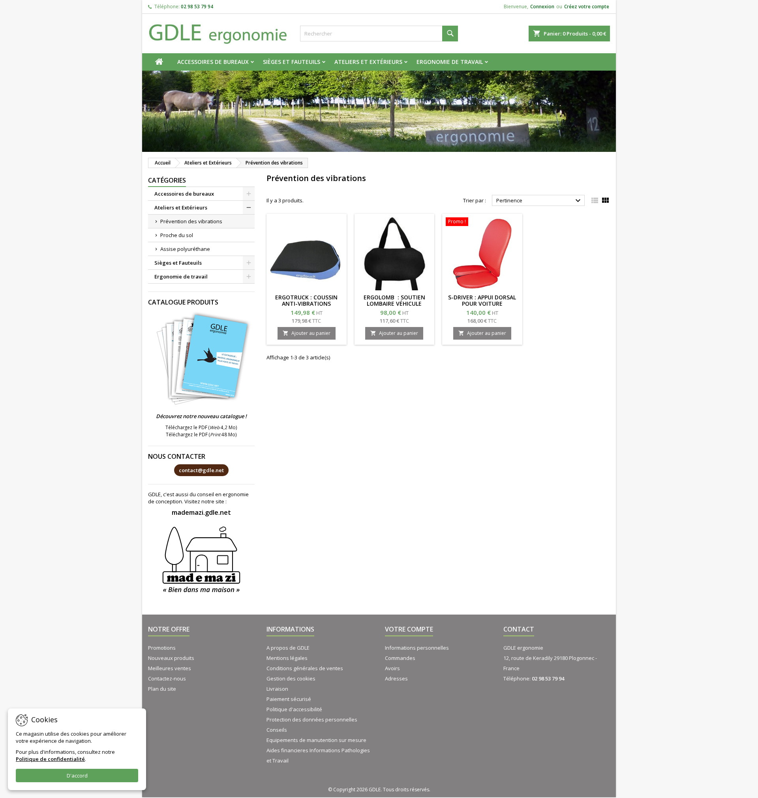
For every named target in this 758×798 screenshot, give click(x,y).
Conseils (276, 729)
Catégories (167, 180)
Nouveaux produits (171, 658)
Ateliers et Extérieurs (368, 61)
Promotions (162, 647)
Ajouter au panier (306, 333)
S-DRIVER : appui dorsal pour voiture (482, 300)
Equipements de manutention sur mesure (316, 740)
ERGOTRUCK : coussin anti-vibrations (306, 300)
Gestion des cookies (290, 678)
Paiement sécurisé (288, 699)
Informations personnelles (417, 647)
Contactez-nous (167, 678)
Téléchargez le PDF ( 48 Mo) (201, 434)
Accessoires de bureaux (213, 61)
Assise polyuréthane (185, 248)
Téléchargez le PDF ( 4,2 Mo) (201, 427)
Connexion (542, 6)
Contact (518, 629)
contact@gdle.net (201, 470)
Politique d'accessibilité (294, 709)
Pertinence (539, 201)
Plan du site (162, 688)
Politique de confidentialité (50, 758)
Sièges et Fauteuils (291, 61)
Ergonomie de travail (450, 61)
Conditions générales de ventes (304, 668)
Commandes (400, 658)
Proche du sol (176, 235)
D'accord (77, 775)
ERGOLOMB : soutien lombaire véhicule (394, 300)
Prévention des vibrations (191, 221)
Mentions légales (287, 658)
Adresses (396, 678)
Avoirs (392, 668)
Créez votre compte (586, 6)
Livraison (277, 688)
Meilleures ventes (169, 668)
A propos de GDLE (288, 647)
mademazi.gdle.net (201, 512)
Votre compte (409, 629)
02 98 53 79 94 (197, 6)
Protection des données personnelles (311, 719)
